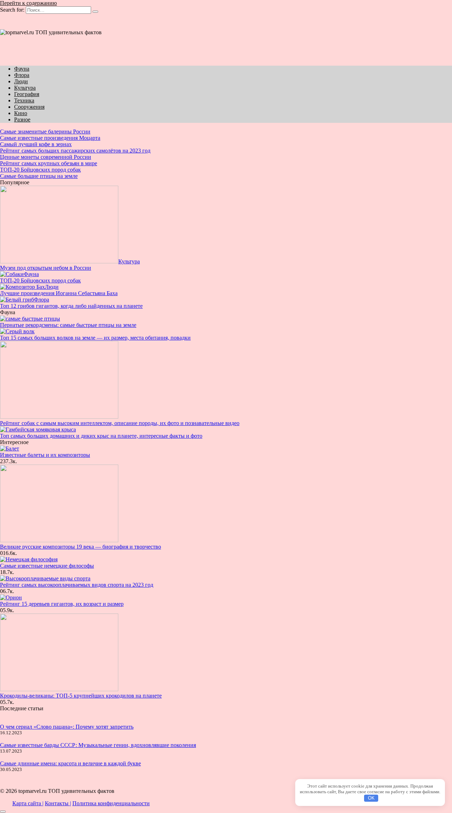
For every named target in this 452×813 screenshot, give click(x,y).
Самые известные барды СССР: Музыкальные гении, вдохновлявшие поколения (98, 745)
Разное (22, 119)
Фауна (21, 69)
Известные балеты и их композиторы (45, 455)
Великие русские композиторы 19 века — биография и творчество (80, 547)
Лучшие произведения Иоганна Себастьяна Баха (59, 293)
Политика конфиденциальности (111, 803)
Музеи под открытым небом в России (45, 268)
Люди (21, 81)
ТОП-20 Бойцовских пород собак (40, 280)
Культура (25, 88)
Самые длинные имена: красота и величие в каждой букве (70, 763)
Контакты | (58, 803)
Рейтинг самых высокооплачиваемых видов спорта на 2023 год (76, 585)
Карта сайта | (27, 803)
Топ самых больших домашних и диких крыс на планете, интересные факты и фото (101, 436)
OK (371, 798)
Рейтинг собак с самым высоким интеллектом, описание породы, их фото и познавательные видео (119, 423)
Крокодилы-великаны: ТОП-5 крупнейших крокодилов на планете (81, 696)
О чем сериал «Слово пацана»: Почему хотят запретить (66, 727)
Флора (21, 75)
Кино (20, 113)
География (26, 94)
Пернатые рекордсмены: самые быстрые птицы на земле (68, 325)
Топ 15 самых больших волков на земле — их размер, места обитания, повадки (95, 338)
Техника (24, 100)
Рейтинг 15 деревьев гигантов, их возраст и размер (62, 604)
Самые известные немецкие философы (47, 566)
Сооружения (29, 107)
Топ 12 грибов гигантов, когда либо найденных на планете (71, 306)
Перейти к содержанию (28, 3)
